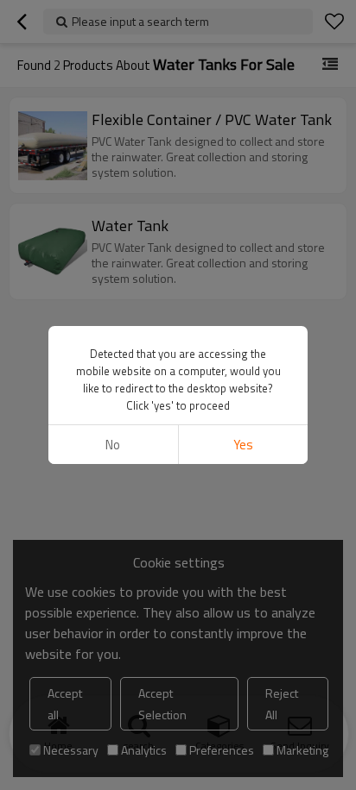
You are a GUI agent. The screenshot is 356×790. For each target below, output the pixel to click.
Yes (243, 445)
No (112, 445)
